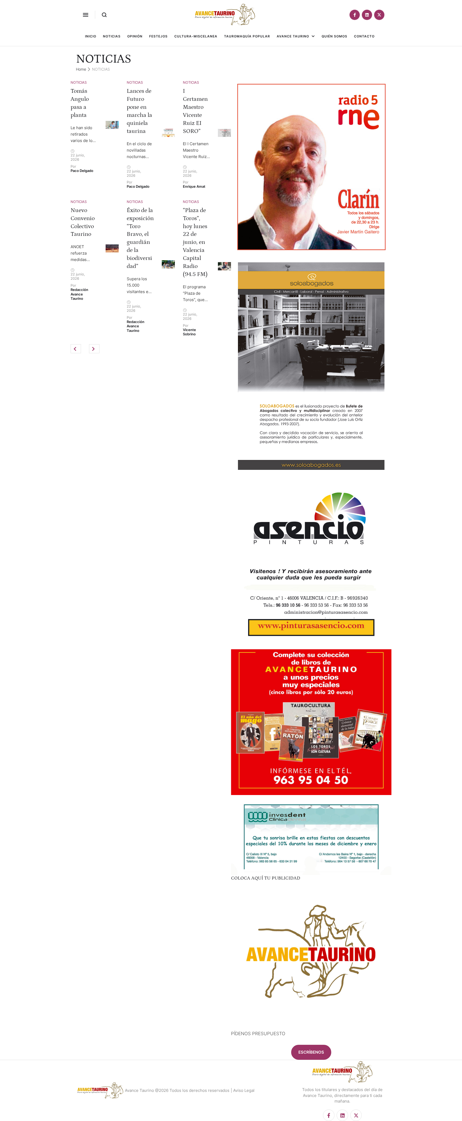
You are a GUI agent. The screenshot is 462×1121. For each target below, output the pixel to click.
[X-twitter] (379, 15)
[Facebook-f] (354, 15)
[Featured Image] (112, 125)
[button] (86, 15)
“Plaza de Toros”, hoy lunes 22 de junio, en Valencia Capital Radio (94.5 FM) (195, 242)
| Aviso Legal (243, 1090)
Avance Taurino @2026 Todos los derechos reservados (177, 1090)
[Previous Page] (76, 348)
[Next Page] (94, 348)
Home (81, 69)
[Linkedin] (367, 15)
